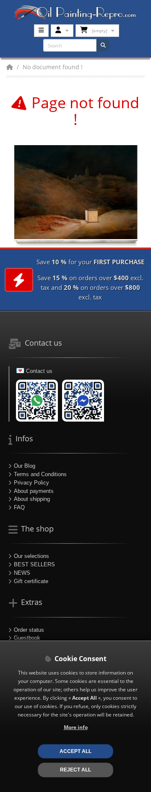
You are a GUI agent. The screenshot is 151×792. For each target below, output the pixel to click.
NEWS (22, 573)
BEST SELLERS (34, 564)
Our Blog (24, 466)
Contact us (39, 371)
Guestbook (27, 638)
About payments (34, 491)
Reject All (75, 769)
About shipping (32, 499)
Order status (29, 630)
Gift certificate (31, 581)
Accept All (75, 751)
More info (76, 727)
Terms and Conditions (40, 474)
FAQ (19, 507)
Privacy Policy (31, 482)
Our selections (31, 556)
